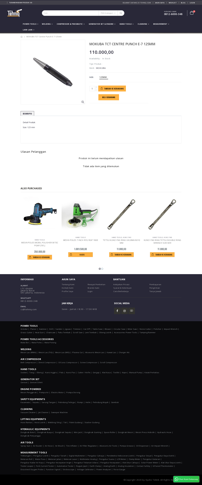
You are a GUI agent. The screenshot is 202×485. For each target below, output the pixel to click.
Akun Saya (159, 3)
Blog (183, 3)
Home (22, 37)
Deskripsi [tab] (27, 113)
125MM (103, 77)
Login (192, 3)
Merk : (92, 68)
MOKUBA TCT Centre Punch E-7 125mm (122, 44)
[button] (100, 268)
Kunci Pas (127, 237)
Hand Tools (40, 240)
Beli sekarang (108, 97)
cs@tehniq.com (29, 309)
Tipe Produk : (95, 64)
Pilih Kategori (107, 13)
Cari (121, 13)
